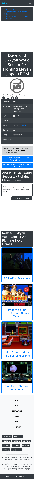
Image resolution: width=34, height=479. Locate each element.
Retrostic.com (24, 476)
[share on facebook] (3, 98)
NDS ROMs (6, 441)
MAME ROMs (7, 436)
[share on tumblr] (12, 98)
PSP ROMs (25, 445)
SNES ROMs (18, 436)
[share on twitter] (8, 98)
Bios (17, 416)
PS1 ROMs (6, 445)
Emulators (17, 411)
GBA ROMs (26, 441)
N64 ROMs (16, 441)
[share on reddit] (16, 98)
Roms (17, 406)
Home (17, 400)
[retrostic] (5, 3)
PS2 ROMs (16, 445)
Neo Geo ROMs (17, 450)
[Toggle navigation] (29, 3)
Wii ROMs (6, 450)
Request (17, 422)
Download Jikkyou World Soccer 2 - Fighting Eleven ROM (17, 159)
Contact (17, 427)
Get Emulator (22, 125)
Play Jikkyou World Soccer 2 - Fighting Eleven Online (17, 165)
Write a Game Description (22, 198)
